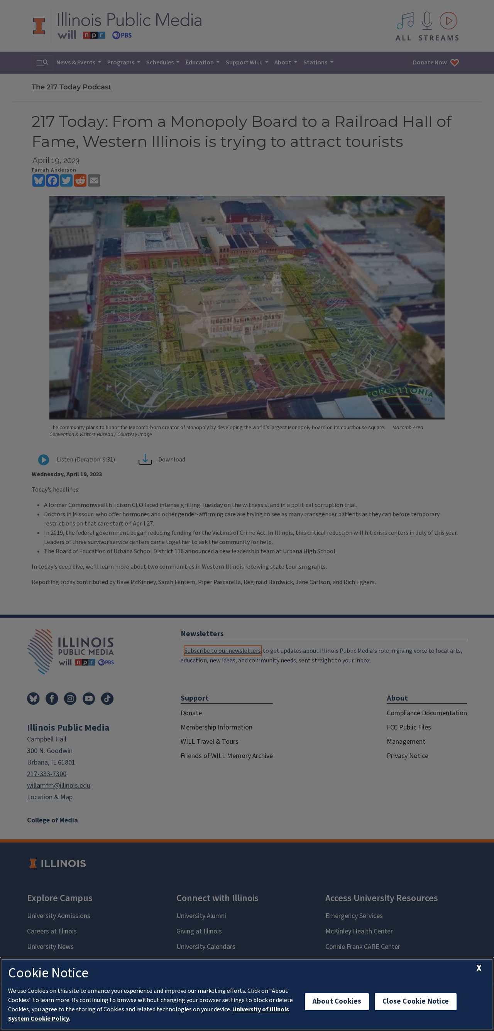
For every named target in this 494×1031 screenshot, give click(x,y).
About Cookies (337, 1001)
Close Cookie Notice (415, 1001)
